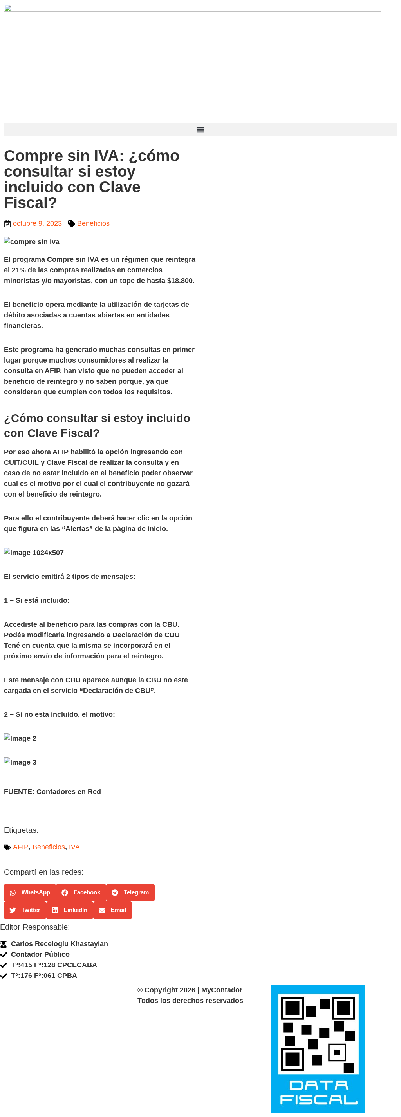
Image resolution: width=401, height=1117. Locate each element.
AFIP (21, 847)
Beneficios (93, 223)
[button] (200, 129)
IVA (74, 847)
